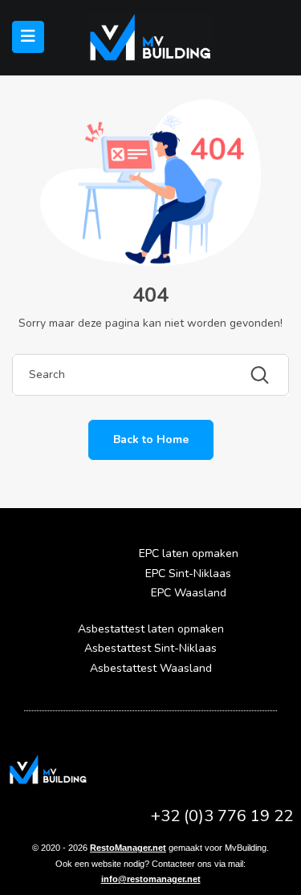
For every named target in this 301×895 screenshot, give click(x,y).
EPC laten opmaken (188, 553)
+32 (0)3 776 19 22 (222, 816)
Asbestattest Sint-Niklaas (150, 648)
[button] (50, 574)
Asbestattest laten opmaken (151, 629)
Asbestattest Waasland (151, 668)
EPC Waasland (188, 592)
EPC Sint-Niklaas (188, 573)
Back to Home (151, 439)
